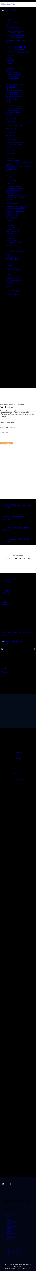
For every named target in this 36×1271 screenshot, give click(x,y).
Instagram (18, 752)
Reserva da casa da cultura (16, 527)
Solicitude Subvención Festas (17, 505)
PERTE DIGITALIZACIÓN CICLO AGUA (18, 632)
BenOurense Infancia (9, 669)
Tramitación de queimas (14, 516)
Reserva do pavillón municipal (18, 539)
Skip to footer (14, 1)
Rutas (5, 601)
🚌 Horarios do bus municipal (13, 641)
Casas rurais (9, 579)
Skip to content (5, 1)
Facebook (18, 773)
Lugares (7, 590)
